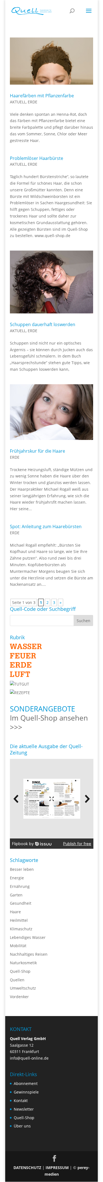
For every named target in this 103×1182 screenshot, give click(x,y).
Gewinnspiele (26, 1092)
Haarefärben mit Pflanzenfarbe (42, 96)
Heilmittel (19, 920)
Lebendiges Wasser (28, 937)
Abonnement (26, 1083)
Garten (16, 895)
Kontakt (21, 1100)
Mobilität (18, 945)
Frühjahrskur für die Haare (37, 451)
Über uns (22, 1126)
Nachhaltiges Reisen (29, 954)
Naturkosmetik (23, 962)
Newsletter (24, 1109)
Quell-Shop (20, 971)
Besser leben (22, 869)
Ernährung (20, 886)
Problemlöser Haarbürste (36, 158)
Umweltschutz (23, 988)
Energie (17, 877)
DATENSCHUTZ (27, 1167)
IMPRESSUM (57, 1167)
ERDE (32, 101)
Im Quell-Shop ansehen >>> (49, 722)
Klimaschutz (21, 928)
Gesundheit (20, 903)
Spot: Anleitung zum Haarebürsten (46, 526)
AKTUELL (18, 101)
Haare (15, 911)
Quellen (17, 979)
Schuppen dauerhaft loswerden (42, 324)
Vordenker (19, 996)
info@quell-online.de (29, 1058)
